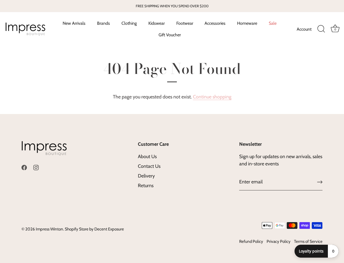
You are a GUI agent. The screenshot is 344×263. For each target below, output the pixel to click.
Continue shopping (212, 97)
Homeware (247, 23)
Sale (273, 23)
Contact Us (149, 166)
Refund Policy (251, 241)
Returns (145, 186)
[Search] (321, 29)
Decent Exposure (109, 229)
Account (304, 29)
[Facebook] (24, 167)
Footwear (184, 23)
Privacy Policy (279, 241)
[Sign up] (319, 182)
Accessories (215, 23)
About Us (147, 156)
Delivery (146, 176)
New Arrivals (74, 23)
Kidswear (156, 23)
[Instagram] (36, 167)
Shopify (71, 229)
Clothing (129, 23)
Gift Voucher (170, 34)
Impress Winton (49, 229)
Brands (103, 23)
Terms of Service (308, 241)
